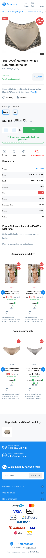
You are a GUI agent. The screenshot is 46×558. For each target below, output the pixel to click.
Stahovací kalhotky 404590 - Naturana (11, 369)
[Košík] (33, 5)
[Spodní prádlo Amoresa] (3, 12)
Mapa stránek (31, 548)
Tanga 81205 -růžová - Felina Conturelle (34, 369)
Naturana (38, 77)
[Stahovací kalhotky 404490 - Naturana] (7, 432)
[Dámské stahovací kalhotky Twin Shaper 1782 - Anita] (11, 273)
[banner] (13, 4)
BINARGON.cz (33, 552)
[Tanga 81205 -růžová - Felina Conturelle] (34, 350)
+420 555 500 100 (17, 448)
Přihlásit (35, 476)
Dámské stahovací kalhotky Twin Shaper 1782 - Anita (11, 292)
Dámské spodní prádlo (15, 12)
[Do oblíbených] (7, 312)
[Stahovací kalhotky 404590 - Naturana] (11, 350)
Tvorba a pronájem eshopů (17, 552)
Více (32, 92)
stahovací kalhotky (34, 12)
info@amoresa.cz (18, 456)
